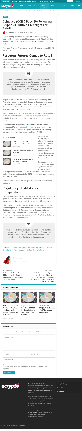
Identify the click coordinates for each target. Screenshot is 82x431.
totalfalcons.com (41, 414)
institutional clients (23, 127)
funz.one (40, 412)
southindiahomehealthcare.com (35, 416)
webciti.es (45, 412)
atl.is (50, 412)
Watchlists (32, 5)
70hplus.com (50, 410)
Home (22, 5)
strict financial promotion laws (41, 208)
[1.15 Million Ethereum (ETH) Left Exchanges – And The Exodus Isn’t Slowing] (7, 161)
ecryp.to (37, 410)
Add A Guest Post (58, 5)
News (44, 5)
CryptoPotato (38, 250)
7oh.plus (35, 412)
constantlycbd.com (32, 414)
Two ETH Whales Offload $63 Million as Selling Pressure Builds (33, 1)
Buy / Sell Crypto (63, 384)
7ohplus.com (43, 410)
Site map (61, 391)
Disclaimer (62, 388)
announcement (22, 60)
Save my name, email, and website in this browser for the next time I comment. (25, 367)
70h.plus (30, 412)
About (72, 5)
